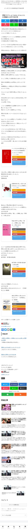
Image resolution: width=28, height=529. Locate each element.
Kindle (14, 229)
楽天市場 (15, 159)
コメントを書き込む (14, 504)
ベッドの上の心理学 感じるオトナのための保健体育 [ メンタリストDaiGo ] (19, 150)
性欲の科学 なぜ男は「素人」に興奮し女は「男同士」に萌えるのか (18, 223)
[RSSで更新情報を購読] (20, 394)
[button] (22, 24)
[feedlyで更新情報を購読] (7, 394)
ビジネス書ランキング (5, 326)
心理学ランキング (5, 374)
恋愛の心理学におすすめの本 (8, 354)
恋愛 (3, 378)
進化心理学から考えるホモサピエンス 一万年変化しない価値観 (19, 297)
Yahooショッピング (17, 161)
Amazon (15, 157)
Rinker (18, 154)
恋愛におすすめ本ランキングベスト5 (10, 347)
